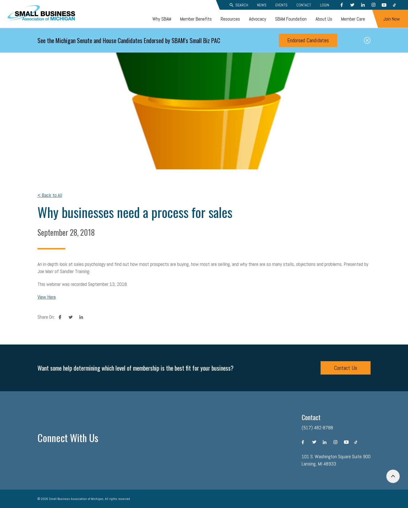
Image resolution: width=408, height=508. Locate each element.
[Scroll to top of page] (393, 476)
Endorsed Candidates (308, 40)
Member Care (353, 19)
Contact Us (345, 367)
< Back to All (49, 195)
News (261, 5)
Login (324, 5)
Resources (230, 19)
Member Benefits (196, 19)
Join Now (391, 19)
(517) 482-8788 (317, 427)
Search (241, 5)
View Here (46, 297)
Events (281, 5)
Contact (303, 5)
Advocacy (257, 19)
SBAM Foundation (291, 19)
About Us (324, 19)
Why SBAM (161, 19)
